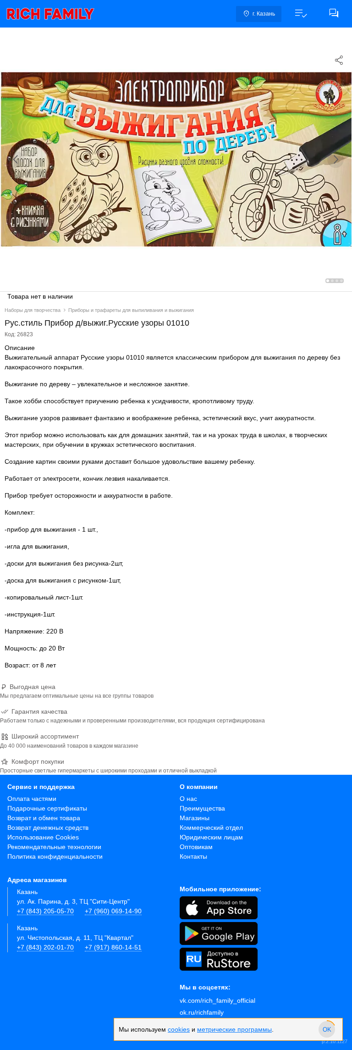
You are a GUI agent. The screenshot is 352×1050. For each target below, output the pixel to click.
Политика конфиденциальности (55, 856)
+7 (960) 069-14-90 (113, 911)
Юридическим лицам (211, 837)
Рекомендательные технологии (54, 846)
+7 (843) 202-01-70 (45, 947)
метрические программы (234, 1029)
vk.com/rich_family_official (217, 1000)
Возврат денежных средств (47, 827)
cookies (179, 1029)
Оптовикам (196, 846)
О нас (188, 798)
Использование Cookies (43, 837)
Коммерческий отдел (211, 827)
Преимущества (202, 808)
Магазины (194, 818)
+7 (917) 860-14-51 (113, 947)
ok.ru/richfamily (202, 1012)
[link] (50, 14)
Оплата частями (31, 798)
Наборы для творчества (32, 310)
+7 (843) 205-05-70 (45, 911)
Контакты (193, 856)
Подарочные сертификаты (47, 808)
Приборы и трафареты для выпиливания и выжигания (131, 310)
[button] (300, 14)
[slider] (327, 1029)
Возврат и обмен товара (43, 818)
